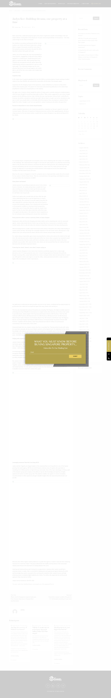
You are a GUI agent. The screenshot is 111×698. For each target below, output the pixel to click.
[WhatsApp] (109, 354)
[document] (55, 349)
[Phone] (109, 358)
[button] (86, 332)
